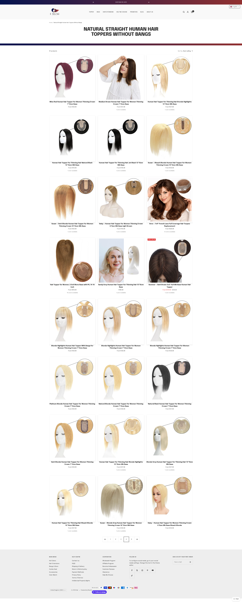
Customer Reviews (108, 569)
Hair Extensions (54, 563)
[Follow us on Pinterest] (147, 570)
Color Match (53, 575)
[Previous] (105, 539)
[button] (234, 6)
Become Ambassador (110, 566)
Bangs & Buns (53, 566)
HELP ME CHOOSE (121, 12)
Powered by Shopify (86, 590)
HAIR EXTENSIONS (108, 12)
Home (50, 22)
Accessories (53, 572)
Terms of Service (77, 577)
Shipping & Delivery (78, 566)
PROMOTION (133, 12)
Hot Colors (52, 560)
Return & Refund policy (79, 569)
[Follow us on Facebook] (132, 570)
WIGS (98, 12)
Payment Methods (78, 572)
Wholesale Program (109, 560)
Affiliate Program (108, 563)
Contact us (75, 560)
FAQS (73, 563)
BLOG (142, 12)
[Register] (190, 562)
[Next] (137, 539)
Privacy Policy (76, 575)
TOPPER (91, 12)
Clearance (106, 572)
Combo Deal (53, 569)
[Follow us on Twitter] (137, 570)
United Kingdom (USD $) (57, 590)
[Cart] (192, 12)
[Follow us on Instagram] (142, 570)
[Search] (184, 12)
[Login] (188, 12)
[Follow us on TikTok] (132, 575)
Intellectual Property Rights (81, 580)
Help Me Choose (108, 575)
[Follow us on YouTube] (152, 570)
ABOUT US (150, 12)
